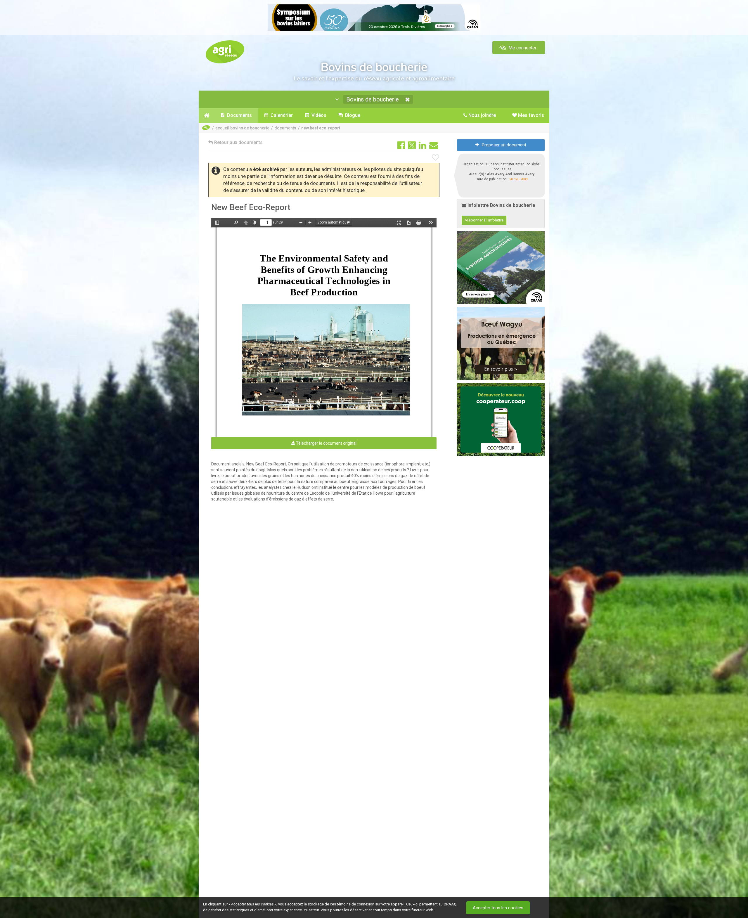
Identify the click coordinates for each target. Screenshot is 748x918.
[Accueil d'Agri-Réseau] (225, 51)
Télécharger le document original (325, 443)
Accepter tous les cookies (498, 907)
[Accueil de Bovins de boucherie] (207, 115)
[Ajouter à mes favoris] (435, 158)
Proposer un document (504, 145)
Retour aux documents (238, 142)
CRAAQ (450, 904)
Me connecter (521, 48)
